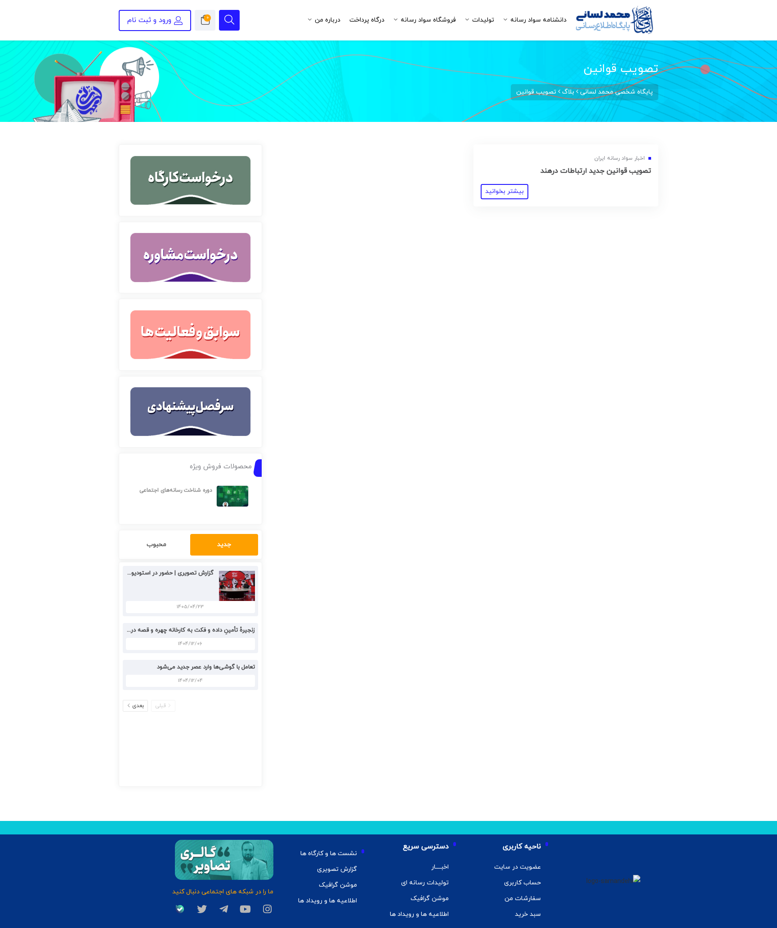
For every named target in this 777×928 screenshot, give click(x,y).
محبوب (156, 544)
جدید (224, 544)
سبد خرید (528, 914)
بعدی (138, 705)
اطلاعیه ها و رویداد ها (419, 914)
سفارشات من (523, 898)
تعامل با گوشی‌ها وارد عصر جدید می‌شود (206, 667)
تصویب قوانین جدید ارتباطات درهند (595, 171)
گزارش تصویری (337, 869)
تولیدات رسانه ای (425, 883)
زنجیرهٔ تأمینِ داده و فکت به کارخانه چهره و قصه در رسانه (185, 630)
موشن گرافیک (430, 898)
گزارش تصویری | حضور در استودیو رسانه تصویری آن (150, 573)
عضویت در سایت (517, 867)
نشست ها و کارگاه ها (328, 853)
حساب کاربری (522, 883)
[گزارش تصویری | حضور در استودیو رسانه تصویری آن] (234, 585)
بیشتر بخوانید (504, 191)
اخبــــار (440, 867)
